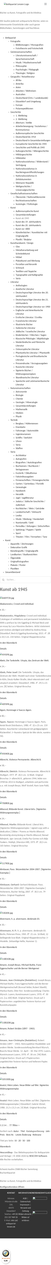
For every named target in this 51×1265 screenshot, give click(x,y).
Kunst (13, 208)
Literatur (14, 282)
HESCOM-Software (38, 1156)
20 (19, 1141)
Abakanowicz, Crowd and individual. (17, 604)
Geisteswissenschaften (21, 52)
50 (23, 1141)
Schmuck (20, 268)
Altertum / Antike (24, 123)
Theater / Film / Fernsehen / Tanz (31, 537)
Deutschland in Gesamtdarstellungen (33, 140)
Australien (20, 94)
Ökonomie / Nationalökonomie (30, 197)
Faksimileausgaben (24, 477)
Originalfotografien (19, 561)
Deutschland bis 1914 (26, 137)
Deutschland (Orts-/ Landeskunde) (32, 98)
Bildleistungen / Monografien (29, 45)
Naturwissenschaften (20, 388)
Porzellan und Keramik (26, 264)
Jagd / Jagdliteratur (25, 498)
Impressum (24, 1205)
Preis (2, 1135)
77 (10, 1125)
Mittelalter (21, 158)
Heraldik (20, 494)
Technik (14, 420)
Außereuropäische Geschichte (30, 133)
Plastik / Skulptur (24, 239)
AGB (25, 1198)
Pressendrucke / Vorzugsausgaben (32, 363)
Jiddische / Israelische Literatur (30, 331)
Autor (16, 1131)
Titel (23, 1131)
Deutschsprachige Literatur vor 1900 (33, 307)
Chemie (19, 399)
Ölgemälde (15, 558)
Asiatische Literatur (25, 289)
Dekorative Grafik (18, 547)
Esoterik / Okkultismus (26, 473)
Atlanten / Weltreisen (26, 91)
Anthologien (21, 285)
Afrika (18, 80)
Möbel (19, 257)
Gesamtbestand (12, 572)
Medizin (19, 413)
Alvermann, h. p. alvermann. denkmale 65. (20, 919)
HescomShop (6, 1152)
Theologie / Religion (25, 73)
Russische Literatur (25, 367)
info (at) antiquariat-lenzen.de (12, 1224)
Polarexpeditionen (24, 108)
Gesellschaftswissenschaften (23, 193)
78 (13, 1125)
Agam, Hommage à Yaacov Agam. (16, 710)
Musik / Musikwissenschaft (28, 62)
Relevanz (37, 1135)
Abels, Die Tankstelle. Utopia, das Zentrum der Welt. (24, 660)
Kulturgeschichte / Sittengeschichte (32, 151)
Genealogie (21, 487)
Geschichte (15, 112)
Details (3, 649)
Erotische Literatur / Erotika (29, 317)
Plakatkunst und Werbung (28, 261)
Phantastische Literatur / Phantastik (33, 353)
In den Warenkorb (8, 643)
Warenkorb (5, 1146)
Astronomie (21, 392)
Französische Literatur (26, 321)
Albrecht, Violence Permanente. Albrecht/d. (20, 760)
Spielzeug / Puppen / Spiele (28, 530)
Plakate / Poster (18, 565)
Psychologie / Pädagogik (27, 70)
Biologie (19, 395)
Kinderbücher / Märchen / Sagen (31, 335)
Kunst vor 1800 (23, 229)
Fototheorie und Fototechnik (29, 48)
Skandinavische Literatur (27, 377)
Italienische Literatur (25, 328)
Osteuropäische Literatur (27, 349)
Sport (18, 533)
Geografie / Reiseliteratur (22, 77)
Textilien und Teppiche (26, 271)
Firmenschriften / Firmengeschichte (32, 480)
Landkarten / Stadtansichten (23, 554)
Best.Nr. (10, 1135)
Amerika (20, 84)
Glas (18, 247)
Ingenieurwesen (23, 434)
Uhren (19, 441)
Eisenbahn (20, 427)
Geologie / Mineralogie (27, 402)
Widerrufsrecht (24, 1214)
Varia (18, 278)
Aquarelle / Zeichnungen (21, 544)
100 (28, 1141)
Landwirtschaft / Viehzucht (28, 512)
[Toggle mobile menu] (45, 4)
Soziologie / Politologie (27, 204)
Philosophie (21, 66)
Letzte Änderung (23, 1135)
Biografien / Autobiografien (29, 462)
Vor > (17, 1125)
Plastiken (14, 569)
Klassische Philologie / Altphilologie (32, 339)
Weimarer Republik (25, 183)
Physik (19, 416)
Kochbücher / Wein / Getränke (30, 508)
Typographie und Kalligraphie (29, 275)
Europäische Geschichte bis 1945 (31, 144)
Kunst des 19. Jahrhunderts (28, 222)
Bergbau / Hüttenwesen (27, 423)
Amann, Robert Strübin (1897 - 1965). (17, 1028)
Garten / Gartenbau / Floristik (30, 484)
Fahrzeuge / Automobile (27, 431)
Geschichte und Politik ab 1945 (30, 147)
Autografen (21, 459)
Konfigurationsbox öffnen (12, 1187)
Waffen (19, 448)
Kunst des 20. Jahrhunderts (28, 225)
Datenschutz (25, 1202)
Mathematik (21, 409)
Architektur (21, 455)
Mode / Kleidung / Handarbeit (30, 519)
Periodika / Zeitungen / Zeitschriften (33, 526)
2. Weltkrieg (21, 119)
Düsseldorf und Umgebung (28, 101)
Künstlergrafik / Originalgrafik (24, 551)
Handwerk (20, 491)
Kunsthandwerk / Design (21, 243)
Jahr (48, 1131)
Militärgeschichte (24, 154)
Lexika (19, 515)
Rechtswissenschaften (26, 200)
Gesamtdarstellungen (26, 215)
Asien (18, 87)
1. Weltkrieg (21, 116)
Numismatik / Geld (24, 523)
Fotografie (15, 41)
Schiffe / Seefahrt (24, 438)
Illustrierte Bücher (24, 324)
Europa (19, 105)
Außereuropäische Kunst (27, 211)
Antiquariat (10, 38)
